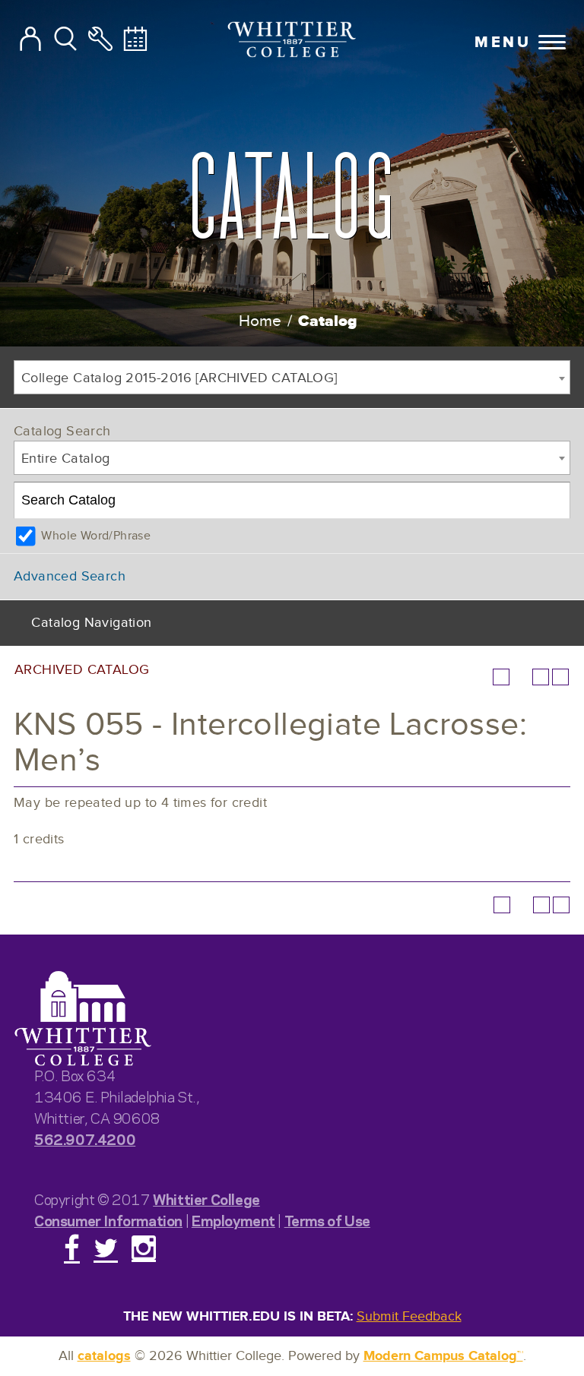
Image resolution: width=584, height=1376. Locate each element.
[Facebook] (72, 1247)
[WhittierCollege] (292, 41)
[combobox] (292, 377)
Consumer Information (108, 1220)
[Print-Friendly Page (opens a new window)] (540, 677)
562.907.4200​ (84, 1138)
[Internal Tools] (100, 39)
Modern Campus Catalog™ (443, 1356)
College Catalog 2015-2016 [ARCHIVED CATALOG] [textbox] (179, 378)
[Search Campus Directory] (30, 39)
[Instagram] (144, 1247)
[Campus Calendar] (135, 39)
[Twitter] (106, 1248)
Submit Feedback (409, 1316)
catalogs (104, 1356)
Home (260, 321)
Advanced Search (69, 576)
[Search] (552, 501)
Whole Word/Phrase (96, 536)
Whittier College (206, 1198)
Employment (233, 1220)
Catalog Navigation (91, 623)
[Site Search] (65, 39)
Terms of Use (327, 1220)
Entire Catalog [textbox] (65, 459)
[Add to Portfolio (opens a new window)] (501, 677)
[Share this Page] (521, 677)
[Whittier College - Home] (82, 1019)
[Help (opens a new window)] (560, 677)
